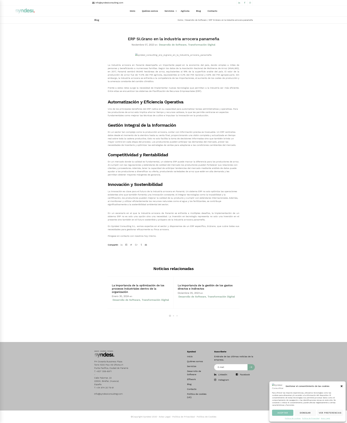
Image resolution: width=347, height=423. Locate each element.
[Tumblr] (141, 244)
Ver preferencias (330, 413)
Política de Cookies (206, 416)
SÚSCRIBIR (251, 367)
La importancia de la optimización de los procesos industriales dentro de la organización (138, 289)
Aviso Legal (325, 418)
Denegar (305, 413)
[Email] (146, 244)
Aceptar (282, 413)
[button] (341, 386)
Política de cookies (293, 418)
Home (180, 20)
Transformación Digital (201, 44)
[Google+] (136, 244)
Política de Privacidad (310, 418)
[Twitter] (131, 244)
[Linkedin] (122, 244)
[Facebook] (126, 244)
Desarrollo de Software (196, 20)
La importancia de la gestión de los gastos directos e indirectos (205, 287)
